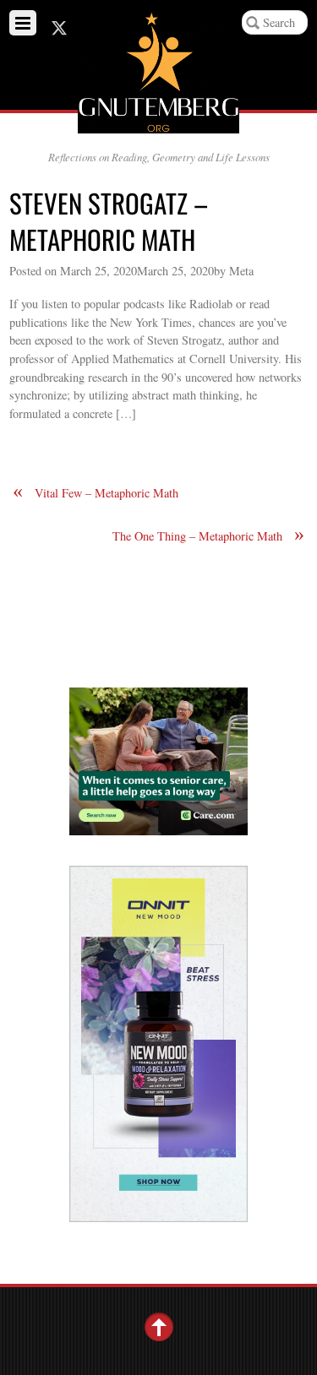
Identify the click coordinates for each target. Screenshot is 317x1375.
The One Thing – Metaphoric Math (208, 536)
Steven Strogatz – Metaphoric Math (108, 220)
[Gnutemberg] (158, 119)
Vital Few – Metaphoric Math (95, 493)
